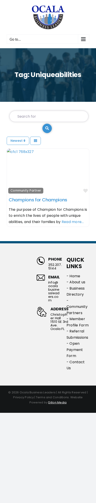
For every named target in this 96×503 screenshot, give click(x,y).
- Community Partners (77, 306)
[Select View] (35, 141)
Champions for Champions (38, 200)
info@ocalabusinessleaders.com (53, 291)
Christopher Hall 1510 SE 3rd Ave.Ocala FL (59, 322)
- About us (76, 282)
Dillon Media (57, 402)
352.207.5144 (55, 266)
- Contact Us (76, 365)
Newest (16, 140)
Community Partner (25, 190)
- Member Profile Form (78, 322)
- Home (73, 276)
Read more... (73, 221)
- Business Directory (76, 291)
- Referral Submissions (77, 334)
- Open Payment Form (75, 349)
